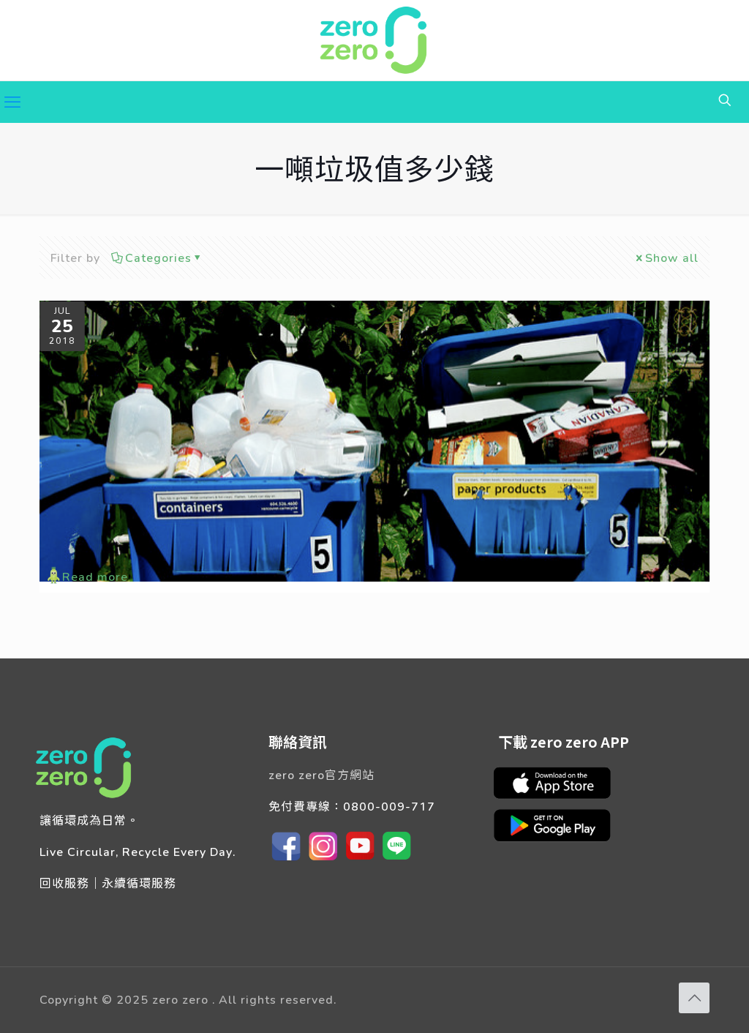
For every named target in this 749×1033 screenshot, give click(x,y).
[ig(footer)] (323, 859)
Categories (158, 257)
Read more (95, 576)
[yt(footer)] (360, 859)
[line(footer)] (396, 859)
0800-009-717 (389, 806)
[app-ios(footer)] (559, 796)
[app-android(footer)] (559, 839)
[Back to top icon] (694, 998)
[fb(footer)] (286, 859)
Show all (672, 257)
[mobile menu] (12, 101)
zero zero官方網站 (321, 774)
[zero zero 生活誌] (374, 40)
